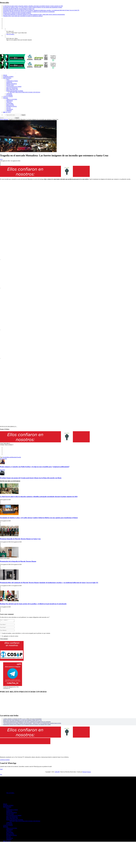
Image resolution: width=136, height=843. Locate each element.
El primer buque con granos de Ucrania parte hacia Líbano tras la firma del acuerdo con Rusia (30, 478)
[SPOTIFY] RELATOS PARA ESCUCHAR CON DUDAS (24, 92)
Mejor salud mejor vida (12, 89)
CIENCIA (8, 102)
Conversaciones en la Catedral (13, 86)
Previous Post (3, 458)
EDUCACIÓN (10, 105)
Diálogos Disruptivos (11, 83)
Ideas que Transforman (12, 88)
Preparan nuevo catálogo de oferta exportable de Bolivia (17, 13)
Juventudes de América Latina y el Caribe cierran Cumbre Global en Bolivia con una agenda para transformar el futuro (32, 7)
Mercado (9, 457)
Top (1, 774)
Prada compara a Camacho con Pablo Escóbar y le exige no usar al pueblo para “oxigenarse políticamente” (35, 467)
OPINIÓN (9, 110)
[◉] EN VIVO (7, 112)
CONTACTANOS (8, 96)
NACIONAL (9, 109)
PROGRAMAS (7, 78)
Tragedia (19, 457)
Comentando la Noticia (12, 81)
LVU (1, 159)
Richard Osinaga (86, 772)
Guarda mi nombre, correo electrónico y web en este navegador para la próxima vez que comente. (26, 633)
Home (1, 119)
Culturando (9, 93)
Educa (7, 79)
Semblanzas (9, 82)
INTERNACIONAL (11, 106)
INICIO (5, 75)
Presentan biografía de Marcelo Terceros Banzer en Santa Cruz (18, 8)
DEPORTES (9, 100)
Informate (5, 98)
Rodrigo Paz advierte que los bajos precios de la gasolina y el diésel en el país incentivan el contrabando (29, 11)
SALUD (8, 107)
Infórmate (5, 119)
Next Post (2, 469)
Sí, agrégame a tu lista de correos (10, 636)
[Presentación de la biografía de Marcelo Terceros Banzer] (9, 557)
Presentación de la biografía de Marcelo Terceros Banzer (18, 561)
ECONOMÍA (9, 103)
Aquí (1, 769)
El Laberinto (9, 95)
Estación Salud (10, 85)
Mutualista (14, 457)
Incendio (5, 457)
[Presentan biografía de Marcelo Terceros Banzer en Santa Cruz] (9, 535)
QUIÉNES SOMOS (8, 76)
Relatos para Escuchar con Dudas (14, 90)
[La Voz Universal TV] (26, 53)
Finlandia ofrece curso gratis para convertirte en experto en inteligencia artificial (22, 16)
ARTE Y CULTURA (11, 99)
